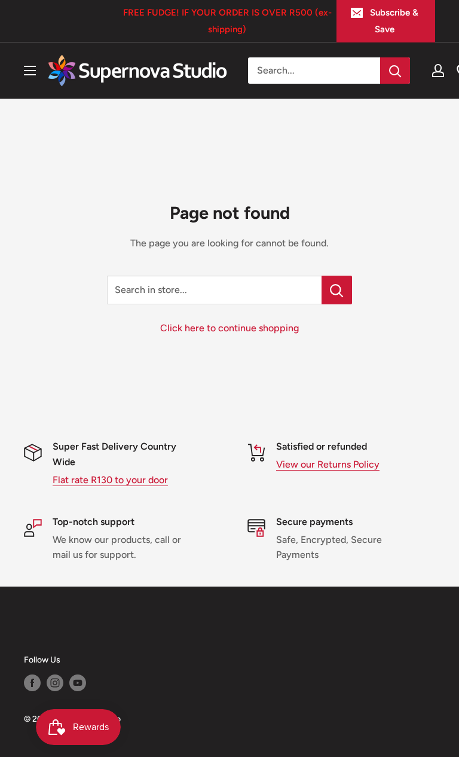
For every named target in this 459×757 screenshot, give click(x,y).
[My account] (438, 70)
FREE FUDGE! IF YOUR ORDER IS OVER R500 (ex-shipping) (227, 21)
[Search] (395, 70)
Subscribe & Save (394, 21)
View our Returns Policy (328, 464)
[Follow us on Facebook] (32, 682)
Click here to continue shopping (229, 328)
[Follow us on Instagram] (55, 682)
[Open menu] (30, 70)
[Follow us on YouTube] (77, 682)
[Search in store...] (337, 290)
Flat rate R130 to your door (110, 480)
